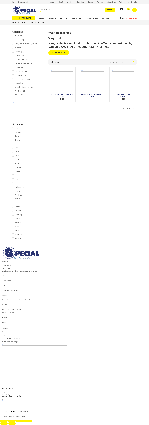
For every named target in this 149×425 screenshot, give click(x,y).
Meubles (18, 91)
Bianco (17, 140)
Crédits (52, 18)
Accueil (42, 18)
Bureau (17, 40)
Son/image (19, 75)
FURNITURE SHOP (58, 53)
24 (119, 62)
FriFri (17, 160)
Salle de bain (19, 71)
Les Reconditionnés (22, 63)
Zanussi (18, 238)
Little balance (20, 187)
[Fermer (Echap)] (28, 421)
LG (16, 183)
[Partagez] (20, 421)
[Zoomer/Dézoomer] (4, 421)
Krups (17, 175)
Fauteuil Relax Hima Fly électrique (123, 95)
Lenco (17, 179)
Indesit (17, 171)
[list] (129, 62)
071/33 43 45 (131, 18)
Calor (17, 152)
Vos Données (92, 18)
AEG (16, 128)
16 (113, 62)
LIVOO (17, 191)
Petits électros (20, 79)
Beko (17, 136)
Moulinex (18, 195)
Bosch (17, 144)
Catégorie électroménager (24, 44)
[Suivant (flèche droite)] (12, 423)
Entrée (17, 67)
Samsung (18, 215)
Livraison (63, 18)
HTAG (13, 411)
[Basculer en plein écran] (12, 421)
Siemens (18, 222)
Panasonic (18, 203)
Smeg (17, 226)
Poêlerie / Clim (20, 59)
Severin (17, 219)
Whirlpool (18, 234)
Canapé (18, 52)
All (123, 62)
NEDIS (17, 199)
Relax (31, 22)
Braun (17, 148)
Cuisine (17, 56)
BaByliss (18, 132)
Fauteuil (23, 22)
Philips (17, 207)
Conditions (77, 18)
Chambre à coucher (22, 87)
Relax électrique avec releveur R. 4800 (92, 95)
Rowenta (18, 211)
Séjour (17, 95)
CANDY (17, 156)
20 (116, 62)
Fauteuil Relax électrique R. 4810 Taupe (62, 95)
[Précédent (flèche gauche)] (4, 423)
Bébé (17, 36)
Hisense (18, 167)
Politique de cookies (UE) (10, 342)
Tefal (17, 230)
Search (110, 10)
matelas (18, 48)
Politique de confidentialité (11, 338)
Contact (106, 18)
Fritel (17, 163)
